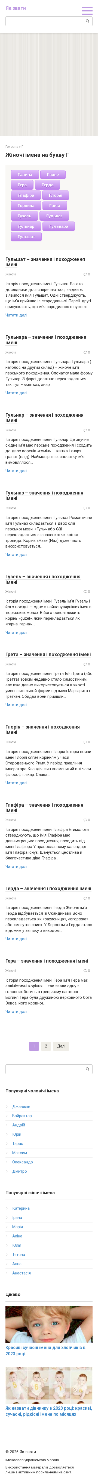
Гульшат (26, 236)
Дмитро (19, 1171)
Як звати (16, 8)
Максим (19, 1152)
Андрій (18, 1125)
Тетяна (18, 1254)
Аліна (17, 1236)
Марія (17, 1226)
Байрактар (22, 1115)
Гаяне (53, 174)
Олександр (22, 1162)
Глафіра (26, 195)
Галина (25, 174)
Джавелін (21, 1106)
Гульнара (58, 226)
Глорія (55, 195)
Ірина (17, 1217)
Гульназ (54, 216)
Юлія (16, 1245)
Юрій (16, 1134)
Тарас (17, 1143)
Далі (61, 1046)
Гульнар (26, 226)
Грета (54, 205)
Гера (22, 185)
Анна (17, 1263)
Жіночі (10, 274)
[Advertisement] (49, 85)
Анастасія (21, 1273)
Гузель (24, 216)
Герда (47, 185)
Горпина (26, 205)
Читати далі (16, 315)
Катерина (21, 1208)
